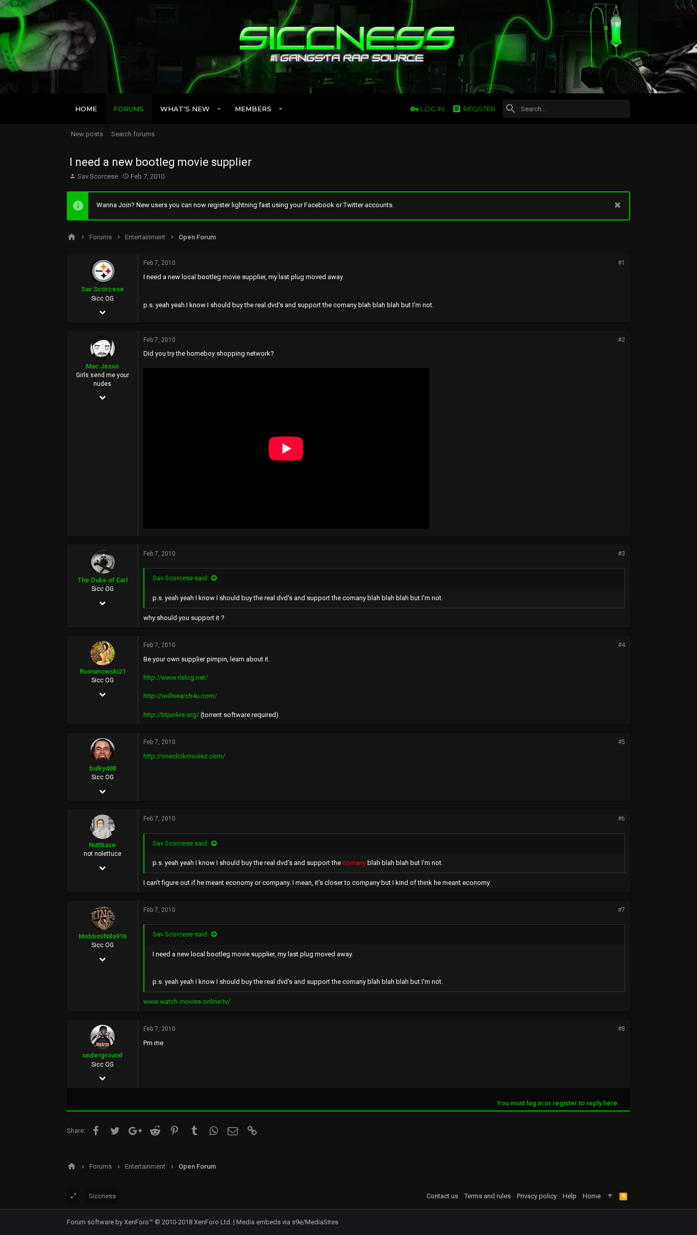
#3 (621, 553)
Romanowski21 (103, 671)
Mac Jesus (102, 366)
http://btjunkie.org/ (171, 715)
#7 (621, 909)
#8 (621, 1028)
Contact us (442, 1196)
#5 (621, 742)
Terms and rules (487, 1196)
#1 (621, 262)
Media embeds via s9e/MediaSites (287, 1222)
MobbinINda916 (103, 936)
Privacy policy (537, 1196)
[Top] (610, 1196)
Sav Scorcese (98, 176)
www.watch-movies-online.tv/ (186, 1001)
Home (592, 1196)
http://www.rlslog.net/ (175, 677)
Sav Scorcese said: (181, 578)
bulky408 (102, 768)
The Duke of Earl (103, 580)
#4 (621, 645)
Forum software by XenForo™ (149, 1222)
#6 (621, 818)
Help (570, 1196)
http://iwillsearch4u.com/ (180, 696)
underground (102, 1055)
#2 (621, 339)
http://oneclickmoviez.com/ (184, 756)
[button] (219, 108)
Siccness (102, 1196)
